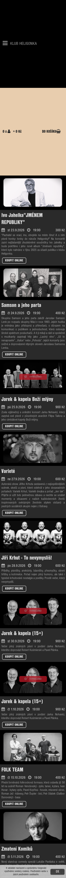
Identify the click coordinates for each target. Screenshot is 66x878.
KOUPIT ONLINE (14, 260)
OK (57, 871)
